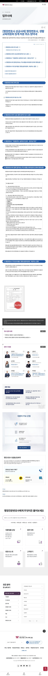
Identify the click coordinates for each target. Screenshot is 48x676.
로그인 (17, 1)
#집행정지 (34, 522)
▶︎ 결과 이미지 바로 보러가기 (10, 71)
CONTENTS (39, 44)
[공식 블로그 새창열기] (21, 666)
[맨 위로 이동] (44, 631)
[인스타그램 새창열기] (29, 666)
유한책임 (27, 648)
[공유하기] (45, 27)
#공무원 (29, 522)
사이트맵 (42, 648)
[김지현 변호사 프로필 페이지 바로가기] (14, 364)
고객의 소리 (24, 650)
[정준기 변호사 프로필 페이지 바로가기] (35, 364)
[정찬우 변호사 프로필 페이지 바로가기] (14, 354)
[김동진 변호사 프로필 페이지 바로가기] (35, 354)
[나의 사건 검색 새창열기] (18, 666)
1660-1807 (32, 1)
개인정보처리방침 (16, 648)
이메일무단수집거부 (34, 648)
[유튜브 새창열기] (27, 666)
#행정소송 (24, 522)
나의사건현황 (22, 1)
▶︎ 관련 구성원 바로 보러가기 (10, 73)
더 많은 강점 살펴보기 (22, 447)
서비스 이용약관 (7, 648)
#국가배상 (13, 522)
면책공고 (22, 648)
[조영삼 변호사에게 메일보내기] (24, 371)
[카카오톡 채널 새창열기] (24, 666)
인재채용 (40, 1)
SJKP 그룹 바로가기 (11, 642)
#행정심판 (19, 522)
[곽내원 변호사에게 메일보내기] (45, 371)
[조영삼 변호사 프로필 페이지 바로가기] (14, 373)
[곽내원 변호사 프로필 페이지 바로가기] (35, 373)
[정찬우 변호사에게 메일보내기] (24, 351)
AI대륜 (46, 1)
